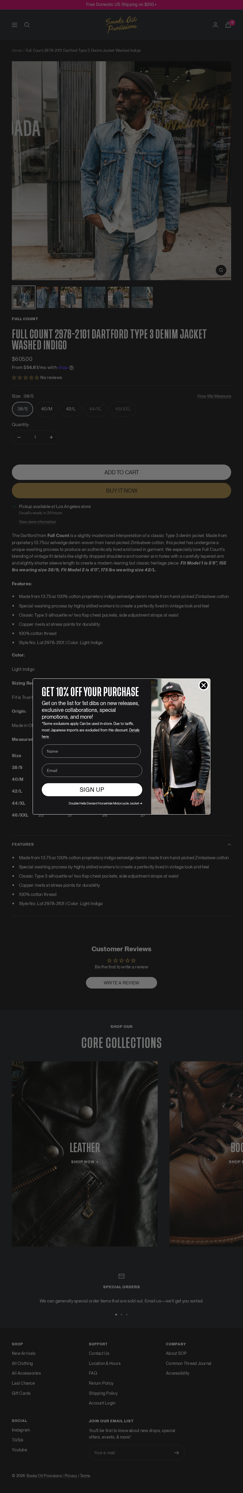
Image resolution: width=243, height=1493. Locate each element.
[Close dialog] (203, 685)
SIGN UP (92, 789)
